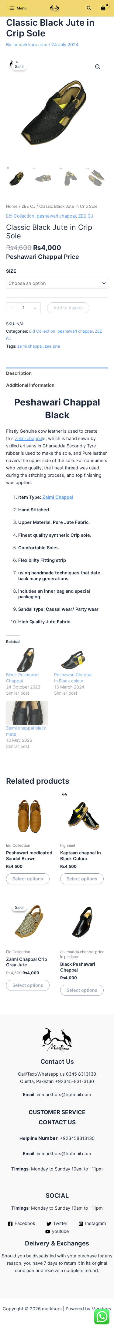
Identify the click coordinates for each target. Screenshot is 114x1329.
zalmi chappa (28, 438)
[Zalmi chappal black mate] (27, 713)
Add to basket (68, 308)
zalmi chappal (30, 346)
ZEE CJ (28, 206)
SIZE (11, 271)
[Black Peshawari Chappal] (27, 660)
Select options (27, 879)
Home (12, 206)
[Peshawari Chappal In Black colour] (75, 660)
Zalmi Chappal (57, 497)
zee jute (52, 346)
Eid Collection (20, 216)
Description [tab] (19, 373)
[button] (89, 8)
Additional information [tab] (30, 385)
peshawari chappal (56, 216)
